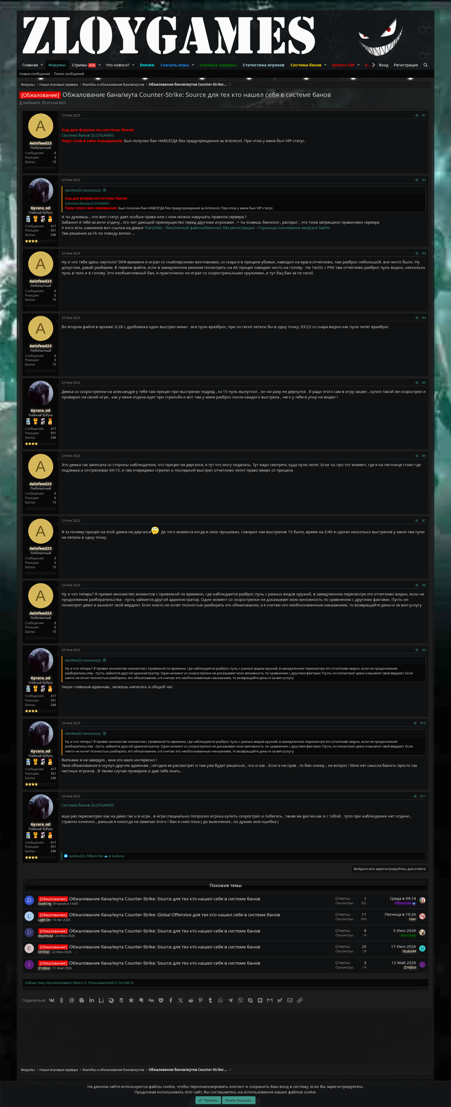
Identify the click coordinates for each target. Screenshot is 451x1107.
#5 (424, 382)
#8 (424, 585)
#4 (424, 318)
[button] (41, 65)
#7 (424, 520)
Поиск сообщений (69, 73)
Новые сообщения (34, 73)
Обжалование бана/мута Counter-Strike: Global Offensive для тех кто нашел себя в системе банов (174, 915)
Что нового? (117, 64)
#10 (423, 723)
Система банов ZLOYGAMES (88, 135)
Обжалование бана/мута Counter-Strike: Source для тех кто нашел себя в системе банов (164, 899)
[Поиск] (426, 65)
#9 (424, 650)
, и (96, 856)
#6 (424, 456)
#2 (424, 180)
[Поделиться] (417, 116)
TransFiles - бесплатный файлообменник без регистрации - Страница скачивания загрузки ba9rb (237, 227)
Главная (30, 64)
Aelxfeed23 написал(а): (83, 190)
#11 (423, 796)
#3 (424, 253)
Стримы (83, 64)
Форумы (57, 64)
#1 (424, 115)
